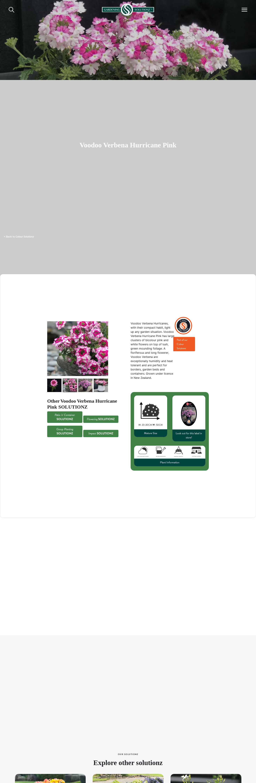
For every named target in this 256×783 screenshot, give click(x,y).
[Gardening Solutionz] (128, 9)
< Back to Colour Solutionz (19, 236)
